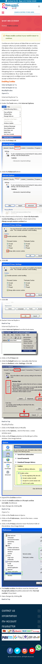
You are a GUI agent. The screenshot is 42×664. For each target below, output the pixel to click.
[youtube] (32, 651)
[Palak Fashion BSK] (10, 6)
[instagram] (24, 651)
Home (4, 26)
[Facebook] (10, 651)
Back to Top (6, 323)
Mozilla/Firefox (7, 91)
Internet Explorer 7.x (9, 85)
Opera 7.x (5, 93)
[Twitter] (17, 651)
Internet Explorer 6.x (9, 88)
